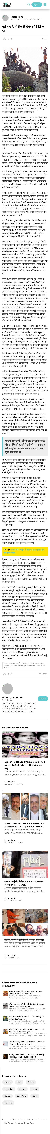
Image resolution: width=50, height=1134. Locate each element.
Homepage (6, 1120)
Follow (43, 698)
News (34, 1096)
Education (8, 1089)
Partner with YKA (24, 1120)
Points (34, 1120)
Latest (34, 1089)
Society (7, 1082)
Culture (22, 1089)
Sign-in (37, 4)
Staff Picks (21, 1096)
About (14, 1120)
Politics (31, 1082)
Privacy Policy (29, 1123)
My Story (8, 1103)
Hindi (19, 1082)
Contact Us (19, 1123)
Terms (10, 1123)
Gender (7, 1096)
